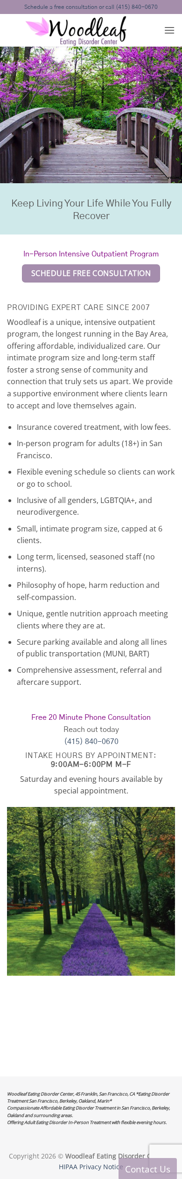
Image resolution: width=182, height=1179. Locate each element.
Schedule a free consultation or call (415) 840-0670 (91, 7)
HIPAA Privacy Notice (91, 1166)
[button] (169, 30)
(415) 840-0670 (91, 741)
